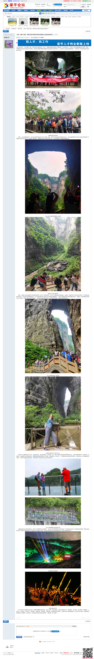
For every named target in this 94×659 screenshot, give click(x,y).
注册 (88, 6)
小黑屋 (60, 652)
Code (26, 626)
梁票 (46, 13)
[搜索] (40, 13)
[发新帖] (6, 31)
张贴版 (66, 16)
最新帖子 (20, 10)
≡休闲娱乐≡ (13, 28)
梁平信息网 (6, 10)
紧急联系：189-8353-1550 (13, 1)
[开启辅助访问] (62, 1)
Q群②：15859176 (45, 652)
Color (19, 626)
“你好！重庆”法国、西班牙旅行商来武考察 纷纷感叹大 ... (36, 28)
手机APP (51, 10)
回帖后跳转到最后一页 (29, 636)
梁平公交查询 (58, 10)
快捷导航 (86, 10)
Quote (24, 626)
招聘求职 (39, 10)
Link (22, 626)
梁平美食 (70, 16)
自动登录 (84, 4)
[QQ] (38, 652)
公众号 (44, 10)
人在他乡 (30, 16)
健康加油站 (74, 16)
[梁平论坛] (14, 8)
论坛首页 (13, 10)
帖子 (36, 13)
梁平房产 (22, 16)
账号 (65, 4)
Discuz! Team (11, 654)
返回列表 (88, 31)
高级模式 (74, 626)
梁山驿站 (13, 16)
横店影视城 (53, 16)
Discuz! (9, 652)
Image (21, 626)
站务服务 (62, 16)
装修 (49, 13)
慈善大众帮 (39, 16)
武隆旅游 (67, 48)
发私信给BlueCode (86, 1)
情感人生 (44, 16)
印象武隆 (35, 454)
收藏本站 (5, 1)
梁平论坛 (3, 29)
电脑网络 (58, 16)
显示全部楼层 (34, 37)
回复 (19, 617)
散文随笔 (35, 16)
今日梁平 (18, 16)
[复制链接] (55, 34)
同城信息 (66, 10)
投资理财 (79, 16)
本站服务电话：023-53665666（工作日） (72, 1)
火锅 (54, 13)
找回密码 (89, 4)
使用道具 (83, 617)
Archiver (71, 652)
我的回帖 (33, 10)
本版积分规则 (86, 636)
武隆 (54, 47)
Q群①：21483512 (54, 652)
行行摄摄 (26, 16)
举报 (88, 617)
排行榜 (71, 10)
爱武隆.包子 (7, 37)
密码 (65, 6)
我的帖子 (26, 10)
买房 (51, 13)
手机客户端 (65, 652)
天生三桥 (47, 216)
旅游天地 (48, 16)
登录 (46, 631)
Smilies (28, 626)
